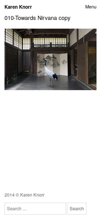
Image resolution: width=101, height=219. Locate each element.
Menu (91, 6)
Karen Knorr (18, 6)
